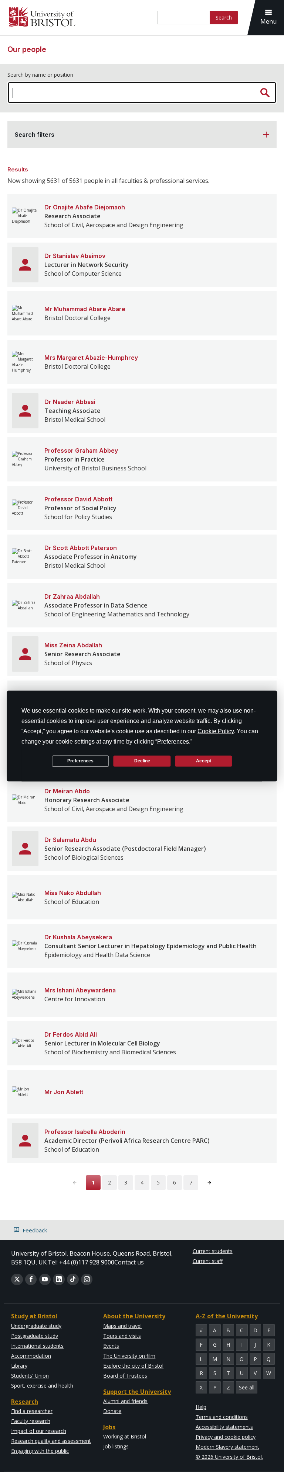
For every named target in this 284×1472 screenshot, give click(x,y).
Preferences (80, 760)
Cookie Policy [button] (215, 731)
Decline (142, 760)
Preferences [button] (173, 741)
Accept (203, 760)
